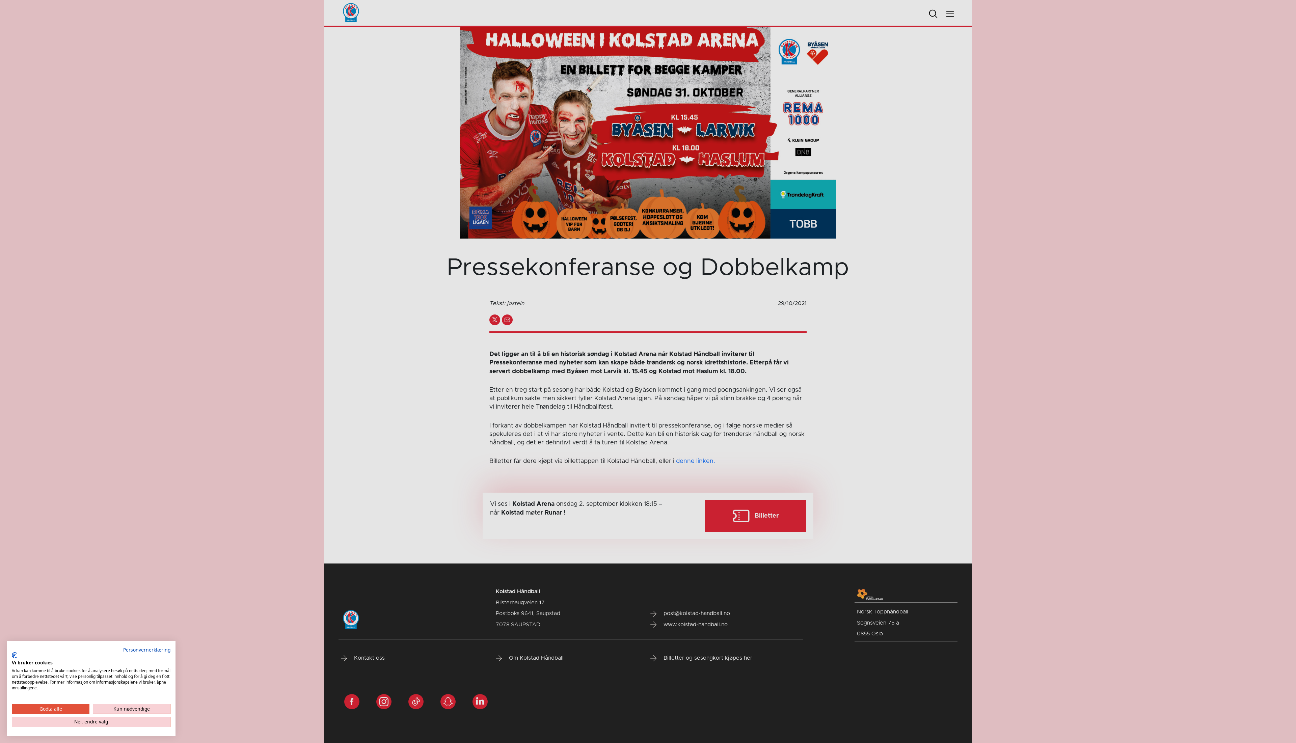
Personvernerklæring (146, 649)
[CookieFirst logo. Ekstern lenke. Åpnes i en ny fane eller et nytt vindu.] (14, 655)
